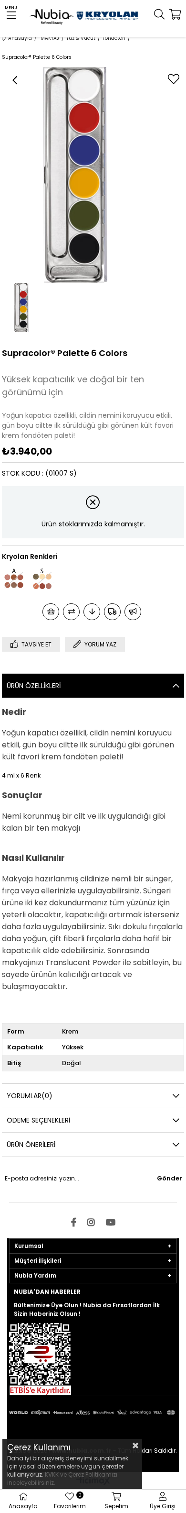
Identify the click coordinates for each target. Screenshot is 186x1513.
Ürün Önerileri (31, 1144)
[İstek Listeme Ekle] (50, 611)
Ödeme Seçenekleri (38, 1120)
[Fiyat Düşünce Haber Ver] (91, 611)
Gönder (169, 1178)
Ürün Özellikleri (34, 685)
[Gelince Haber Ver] (132, 611)
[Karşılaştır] (71, 611)
